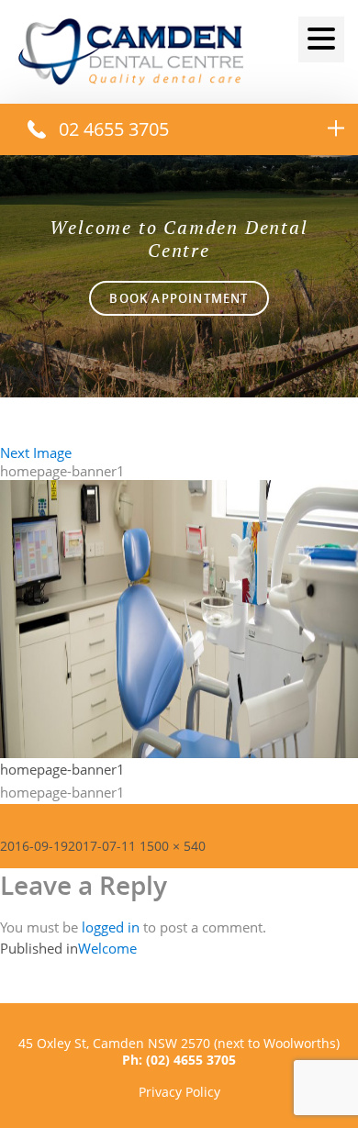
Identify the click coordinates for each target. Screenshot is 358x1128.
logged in (111, 927)
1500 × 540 (173, 845)
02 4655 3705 (114, 129)
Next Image (36, 452)
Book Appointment (178, 298)
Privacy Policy (179, 1091)
